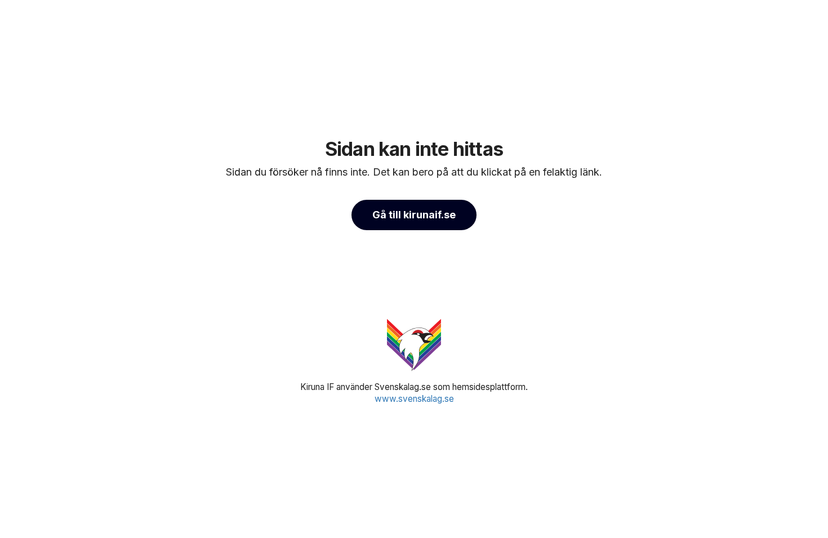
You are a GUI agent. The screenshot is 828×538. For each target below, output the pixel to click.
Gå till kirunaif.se (414, 215)
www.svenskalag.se (414, 398)
